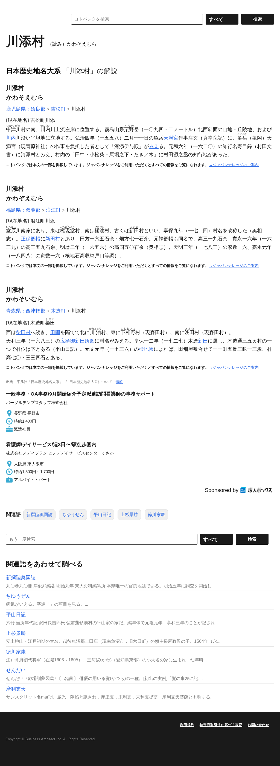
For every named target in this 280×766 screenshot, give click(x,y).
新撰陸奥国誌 (39, 514)
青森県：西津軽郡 (25, 311)
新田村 (52, 238)
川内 (11, 138)
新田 (203, 341)
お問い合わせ (258, 725)
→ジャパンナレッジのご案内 (234, 165)
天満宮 (171, 138)
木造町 (58, 311)
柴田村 (23, 332)
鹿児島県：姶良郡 (25, 109)
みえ (154, 146)
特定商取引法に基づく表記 (221, 725)
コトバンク (33, 19)
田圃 (55, 332)
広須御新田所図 (77, 341)
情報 (119, 382)
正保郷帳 (30, 238)
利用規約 (187, 725)
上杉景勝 (129, 514)
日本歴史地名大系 (33, 71)
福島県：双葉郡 (23, 210)
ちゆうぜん (73, 514)
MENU (11, 5)
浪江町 (53, 210)
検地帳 (146, 349)
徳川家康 (156, 514)
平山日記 (102, 514)
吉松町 (58, 109)
